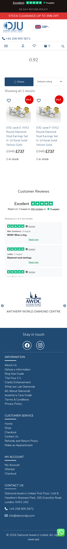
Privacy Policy (13, 404)
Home (8, 424)
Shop (8, 428)
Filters (20, 82)
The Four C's (13, 378)
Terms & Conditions (17, 399)
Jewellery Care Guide (18, 395)
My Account (12, 465)
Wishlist (10, 469)
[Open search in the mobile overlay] (63, 45)
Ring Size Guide (14, 374)
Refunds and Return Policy (21, 441)
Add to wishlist (9, 101)
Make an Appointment (19, 445)
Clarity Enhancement (18, 382)
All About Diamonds (17, 391)
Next (64, 305)
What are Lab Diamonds (20, 386)
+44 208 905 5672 (18, 39)
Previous (2, 305)
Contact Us (11, 436)
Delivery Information (17, 369)
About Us (11, 365)
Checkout (10, 432)
